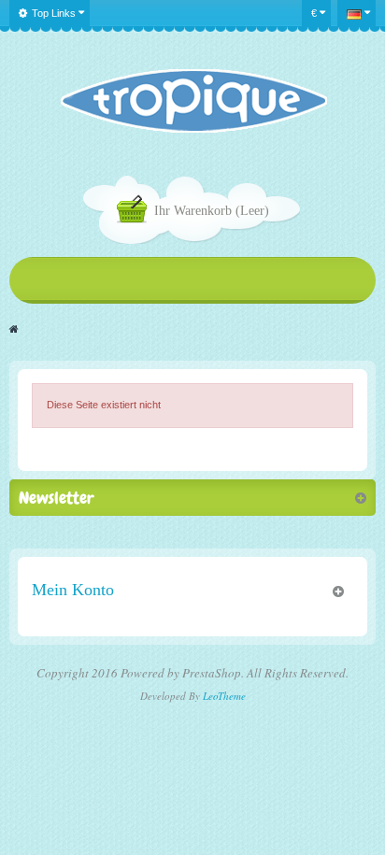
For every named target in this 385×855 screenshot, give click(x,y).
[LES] (193, 101)
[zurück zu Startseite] (14, 329)
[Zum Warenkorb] (135, 211)
